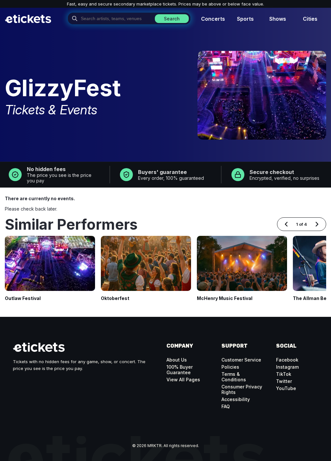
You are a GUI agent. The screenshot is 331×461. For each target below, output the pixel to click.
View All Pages (183, 379)
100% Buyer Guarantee (179, 369)
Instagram (287, 367)
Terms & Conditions (233, 376)
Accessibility (235, 399)
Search (172, 18)
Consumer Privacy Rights (241, 389)
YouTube (286, 388)
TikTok (283, 374)
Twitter (284, 381)
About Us (176, 360)
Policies (230, 367)
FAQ (225, 406)
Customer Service (241, 360)
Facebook (287, 360)
